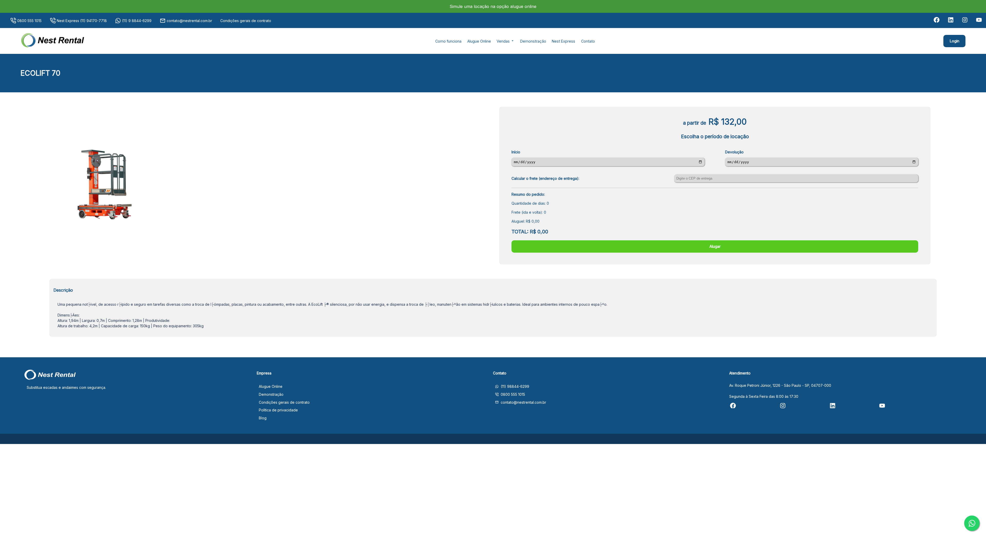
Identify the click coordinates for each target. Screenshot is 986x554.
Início (515, 152)
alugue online (522, 6)
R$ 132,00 (727, 122)
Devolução (734, 152)
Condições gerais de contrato (245, 20)
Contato (588, 41)
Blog (263, 418)
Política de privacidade (278, 410)
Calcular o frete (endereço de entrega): (545, 178)
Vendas (504, 41)
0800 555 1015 (29, 20)
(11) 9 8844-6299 (136, 20)
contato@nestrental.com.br (189, 20)
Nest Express (563, 41)
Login (954, 40)
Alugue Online (479, 41)
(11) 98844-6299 (515, 386)
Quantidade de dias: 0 (530, 203)
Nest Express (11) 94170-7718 (82, 20)
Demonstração (533, 41)
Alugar (714, 246)
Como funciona (448, 41)
